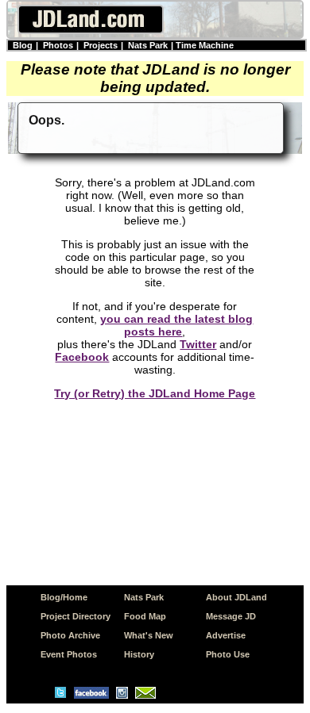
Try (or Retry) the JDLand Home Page (154, 393)
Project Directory (75, 616)
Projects (100, 45)
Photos (58, 45)
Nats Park (148, 45)
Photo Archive (70, 635)
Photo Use (228, 654)
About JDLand (236, 597)
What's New (148, 635)
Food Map (145, 616)
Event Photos (69, 654)
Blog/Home (64, 597)
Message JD (231, 616)
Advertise (226, 635)
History (139, 654)
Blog (23, 45)
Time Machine (205, 45)
